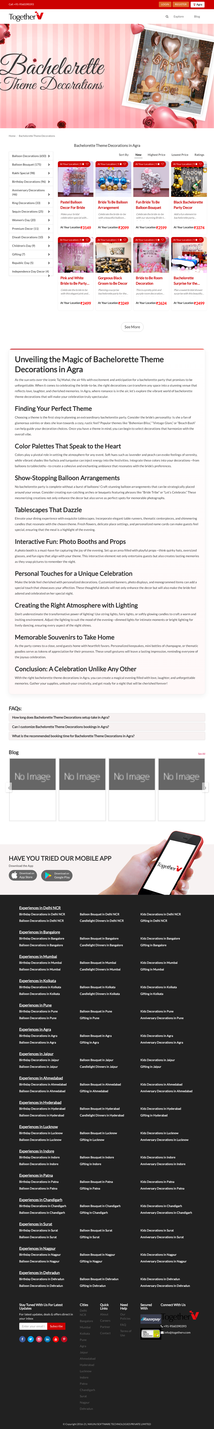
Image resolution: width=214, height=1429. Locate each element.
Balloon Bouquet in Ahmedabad (100, 1084)
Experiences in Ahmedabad (41, 1078)
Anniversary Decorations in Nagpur (163, 1261)
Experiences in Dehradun (39, 1272)
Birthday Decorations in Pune (38, 1011)
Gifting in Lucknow (92, 1139)
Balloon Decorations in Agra (37, 1042)
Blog (197, 16)
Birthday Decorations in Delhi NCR (42, 914)
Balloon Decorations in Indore (38, 1164)
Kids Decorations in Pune (156, 1011)
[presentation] (9, 787)
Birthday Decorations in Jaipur (39, 1060)
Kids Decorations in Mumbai (159, 962)
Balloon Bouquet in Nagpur (97, 1254)
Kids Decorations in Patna (157, 1181)
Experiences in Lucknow (38, 1126)
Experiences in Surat (35, 1224)
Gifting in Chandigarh (94, 1212)
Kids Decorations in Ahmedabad (161, 1084)
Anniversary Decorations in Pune (161, 1018)
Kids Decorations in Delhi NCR (160, 914)
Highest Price (156, 154)
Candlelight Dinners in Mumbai (100, 969)
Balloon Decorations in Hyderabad (41, 1115)
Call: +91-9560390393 (21, 4)
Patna (83, 1383)
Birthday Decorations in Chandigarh (42, 1206)
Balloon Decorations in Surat (38, 1237)
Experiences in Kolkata (37, 980)
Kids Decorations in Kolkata (158, 987)
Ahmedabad (88, 1358)
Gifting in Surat (89, 1237)
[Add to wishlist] (87, 164)
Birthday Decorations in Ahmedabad (43, 1084)
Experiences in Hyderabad (40, 1102)
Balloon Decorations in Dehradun (41, 1285)
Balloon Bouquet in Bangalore (99, 938)
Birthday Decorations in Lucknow (41, 1133)
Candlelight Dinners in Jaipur (99, 1066)
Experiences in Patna (36, 1175)
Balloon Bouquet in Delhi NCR (99, 914)
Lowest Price (180, 154)
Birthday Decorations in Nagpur (40, 1254)
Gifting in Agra (89, 1042)
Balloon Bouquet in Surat (96, 1230)
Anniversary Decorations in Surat (162, 1237)
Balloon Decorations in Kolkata (39, 993)
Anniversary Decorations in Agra (161, 1042)
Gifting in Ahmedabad (94, 1091)
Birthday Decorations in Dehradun (41, 1279)
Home (12, 135)
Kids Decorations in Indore (157, 1157)
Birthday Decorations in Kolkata (40, 987)
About (104, 1314)
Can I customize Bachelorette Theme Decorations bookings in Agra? (60, 727)
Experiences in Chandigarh (40, 1199)
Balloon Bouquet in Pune (96, 1011)
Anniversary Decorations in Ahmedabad (166, 1091)
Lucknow (86, 1371)
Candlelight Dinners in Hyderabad (102, 1115)
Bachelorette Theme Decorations (37, 135)
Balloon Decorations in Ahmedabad (42, 1091)
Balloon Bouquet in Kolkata (97, 987)
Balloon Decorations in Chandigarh (42, 1212)
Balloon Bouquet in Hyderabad (100, 1108)
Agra (83, 1346)
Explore (179, 16)
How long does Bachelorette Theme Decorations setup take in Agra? (60, 717)
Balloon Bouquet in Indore (97, 1157)
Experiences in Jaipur (36, 1053)
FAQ (123, 1324)
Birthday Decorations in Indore (39, 1157)
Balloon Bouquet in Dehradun (99, 1279)
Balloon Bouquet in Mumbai (98, 962)
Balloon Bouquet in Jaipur (96, 1060)
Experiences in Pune (35, 1005)
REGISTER (181, 4)
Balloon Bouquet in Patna (96, 1181)
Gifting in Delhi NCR (153, 920)
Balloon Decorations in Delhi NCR (41, 920)
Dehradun (86, 1408)
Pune (83, 1340)
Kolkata (85, 1333)
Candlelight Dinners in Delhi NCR (102, 920)
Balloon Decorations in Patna (38, 1188)
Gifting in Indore (90, 1164)
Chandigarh (87, 1390)
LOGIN (165, 4)
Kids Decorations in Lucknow (159, 1133)
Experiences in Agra (35, 1029)
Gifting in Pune (89, 1018)
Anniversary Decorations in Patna (162, 1188)
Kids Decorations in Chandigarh (161, 1206)
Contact (105, 1333)
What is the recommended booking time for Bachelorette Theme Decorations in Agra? (73, 736)
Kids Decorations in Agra (156, 1035)
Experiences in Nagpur (37, 1248)
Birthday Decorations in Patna (39, 1181)
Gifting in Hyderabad (154, 1115)
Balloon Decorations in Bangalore (41, 945)
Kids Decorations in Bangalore (160, 938)
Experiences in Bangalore (39, 932)
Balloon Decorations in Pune (37, 1018)
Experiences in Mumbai (38, 956)
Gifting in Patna (90, 1188)
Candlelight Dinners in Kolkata (100, 993)
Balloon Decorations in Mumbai (40, 969)
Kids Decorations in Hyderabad (160, 1108)
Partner (105, 1327)
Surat (83, 1396)
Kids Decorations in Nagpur (158, 1254)
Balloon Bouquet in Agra (96, 1035)
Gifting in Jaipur (150, 1066)
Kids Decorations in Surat (157, 1230)
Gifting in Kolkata (151, 993)
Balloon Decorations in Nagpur (39, 1261)
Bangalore (86, 1321)
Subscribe (56, 1326)
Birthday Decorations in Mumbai (40, 962)
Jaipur (84, 1352)
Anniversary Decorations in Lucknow (164, 1139)
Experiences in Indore (36, 1151)
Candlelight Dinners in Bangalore (101, 945)
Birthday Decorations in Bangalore (41, 938)
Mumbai (85, 1327)
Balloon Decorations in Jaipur (38, 1066)
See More (132, 327)
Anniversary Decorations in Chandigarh (166, 1212)
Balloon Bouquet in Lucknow (98, 1133)
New (138, 154)
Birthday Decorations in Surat (38, 1230)
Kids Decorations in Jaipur (157, 1060)
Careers (105, 1320)
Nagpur (85, 1402)
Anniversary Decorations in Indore (162, 1164)
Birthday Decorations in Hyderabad (42, 1108)
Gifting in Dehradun (93, 1285)
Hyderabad (87, 1365)
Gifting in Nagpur (91, 1261)
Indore (84, 1377)
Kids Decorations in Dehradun (160, 1279)
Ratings (199, 154)
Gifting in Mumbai (152, 969)
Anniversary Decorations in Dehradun (165, 1285)
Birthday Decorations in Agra (38, 1035)
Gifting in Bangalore (153, 945)
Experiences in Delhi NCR (40, 907)
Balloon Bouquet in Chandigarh (100, 1206)
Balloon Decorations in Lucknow (40, 1139)
